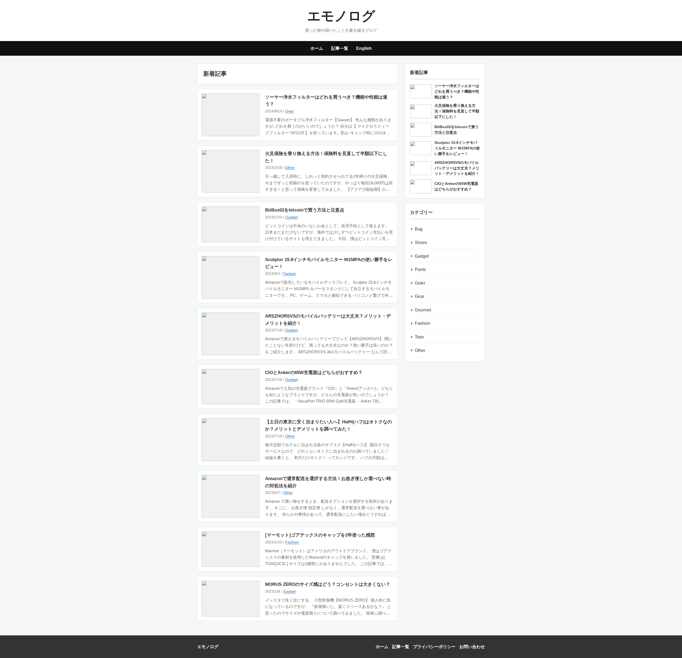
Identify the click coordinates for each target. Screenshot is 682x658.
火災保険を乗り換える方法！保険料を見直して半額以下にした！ (326, 157)
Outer (420, 283)
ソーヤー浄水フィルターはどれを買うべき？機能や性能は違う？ (326, 100)
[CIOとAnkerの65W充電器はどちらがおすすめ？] (231, 386)
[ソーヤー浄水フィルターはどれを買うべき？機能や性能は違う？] (231, 115)
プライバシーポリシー (434, 646)
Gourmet (423, 310)
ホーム (316, 48)
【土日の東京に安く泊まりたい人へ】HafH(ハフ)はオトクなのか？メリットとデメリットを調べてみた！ (328, 425)
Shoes (421, 242)
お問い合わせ (472, 646)
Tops (419, 337)
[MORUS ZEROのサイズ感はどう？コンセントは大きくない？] (231, 598)
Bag (419, 229)
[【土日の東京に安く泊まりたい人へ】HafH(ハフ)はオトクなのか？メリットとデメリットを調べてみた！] (231, 439)
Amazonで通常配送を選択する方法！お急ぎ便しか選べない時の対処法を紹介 (328, 482)
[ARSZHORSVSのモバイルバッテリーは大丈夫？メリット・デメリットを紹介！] (231, 333)
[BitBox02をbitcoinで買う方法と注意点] (231, 224)
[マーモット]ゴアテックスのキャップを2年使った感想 (320, 535)
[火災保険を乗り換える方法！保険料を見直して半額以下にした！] (231, 171)
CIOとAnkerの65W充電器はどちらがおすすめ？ (314, 372)
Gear (289, 111)
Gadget (291, 217)
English (364, 48)
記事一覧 (339, 48)
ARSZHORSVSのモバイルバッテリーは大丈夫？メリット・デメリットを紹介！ (328, 319)
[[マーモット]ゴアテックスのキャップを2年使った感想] (231, 549)
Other (290, 167)
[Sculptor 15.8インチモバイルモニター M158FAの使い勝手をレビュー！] (231, 277)
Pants (420, 269)
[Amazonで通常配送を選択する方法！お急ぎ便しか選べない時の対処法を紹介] (231, 496)
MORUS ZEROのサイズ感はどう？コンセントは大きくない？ (327, 584)
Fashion (292, 542)
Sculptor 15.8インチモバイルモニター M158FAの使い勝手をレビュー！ (328, 263)
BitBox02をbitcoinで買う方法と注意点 (304, 210)
